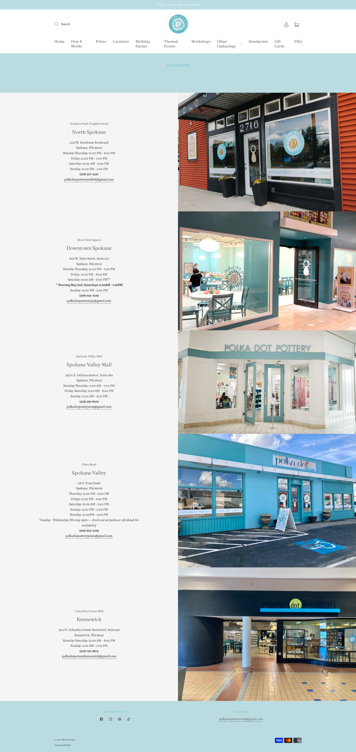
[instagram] (110, 719)
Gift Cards (280, 43)
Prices (101, 41)
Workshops (201, 41)
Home (59, 41)
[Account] (286, 24)
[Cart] (296, 24)
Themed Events (171, 43)
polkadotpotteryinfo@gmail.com (241, 719)
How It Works (76, 43)
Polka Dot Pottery (68, 739)
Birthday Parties (143, 43)
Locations (121, 41)
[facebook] (101, 719)
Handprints (258, 41)
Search (65, 24)
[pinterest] (119, 719)
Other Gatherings (226, 43)
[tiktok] (128, 719)
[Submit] (58, 23)
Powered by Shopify (62, 745)
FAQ (298, 41)
